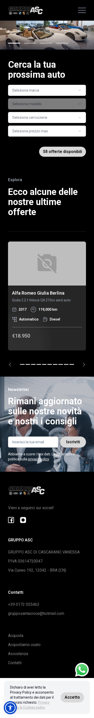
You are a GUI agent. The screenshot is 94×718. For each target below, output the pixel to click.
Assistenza (18, 653)
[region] (47, 304)
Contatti (15, 662)
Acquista (15, 635)
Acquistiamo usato (24, 644)
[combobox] (47, 90)
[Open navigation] (82, 10)
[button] (10, 707)
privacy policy (38, 459)
